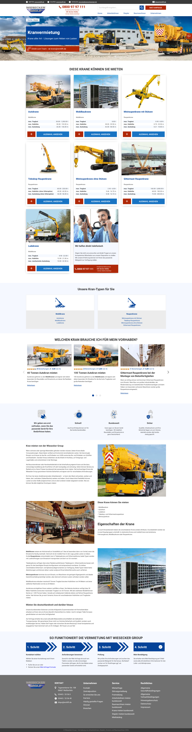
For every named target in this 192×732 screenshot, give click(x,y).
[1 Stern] (28, 369)
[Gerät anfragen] (31, 134)
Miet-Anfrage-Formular (48, 667)
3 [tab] (100, 396)
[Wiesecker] (36, 10)
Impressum (145, 707)
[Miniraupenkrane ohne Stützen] (96, 158)
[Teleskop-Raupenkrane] (48, 158)
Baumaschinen (140, 13)
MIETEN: (36, 2)
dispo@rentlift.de (65, 702)
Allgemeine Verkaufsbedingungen (150, 695)
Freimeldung (117, 694)
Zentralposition (89, 691)
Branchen (87, 708)
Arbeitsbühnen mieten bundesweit (121, 699)
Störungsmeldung (119, 691)
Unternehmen (155, 13)
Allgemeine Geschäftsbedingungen (150, 689)
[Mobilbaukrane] (96, 91)
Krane (100, 13)
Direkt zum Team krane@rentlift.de (49, 48)
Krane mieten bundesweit (122, 710)
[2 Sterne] (30, 369)
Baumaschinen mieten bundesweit (121, 706)
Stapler (126, 13)
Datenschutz (146, 703)
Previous (24, 371)
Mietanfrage (117, 688)
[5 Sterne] (35, 369)
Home (30, 20)
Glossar (86, 704)
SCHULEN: (84, 2)
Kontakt (86, 688)
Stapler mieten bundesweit (123, 714)
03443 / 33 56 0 (64, 694)
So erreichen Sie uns (91, 694)
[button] (142, 8)
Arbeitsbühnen (113, 13)
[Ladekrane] (48, 225)
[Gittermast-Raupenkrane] (144, 158)
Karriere (86, 698)
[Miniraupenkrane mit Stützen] (144, 91)
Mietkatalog (117, 717)
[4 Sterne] (33, 369)
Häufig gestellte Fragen (93, 701)
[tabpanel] (49, 371)
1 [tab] (93, 396)
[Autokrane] (48, 91)
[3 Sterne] (31, 369)
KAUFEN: (58, 2)
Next (168, 371)
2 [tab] (97, 396)
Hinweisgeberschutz (149, 700)
